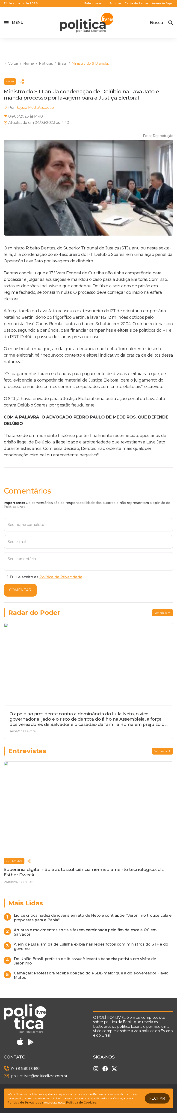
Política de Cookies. (81, 1102)
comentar (20, 590)
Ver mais (160, 612)
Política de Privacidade (60, 577)
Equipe (115, 3)
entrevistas (14, 860)
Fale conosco (95, 3)
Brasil (10, 81)
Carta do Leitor (136, 3)
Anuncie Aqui (162, 3)
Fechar (157, 1098)
